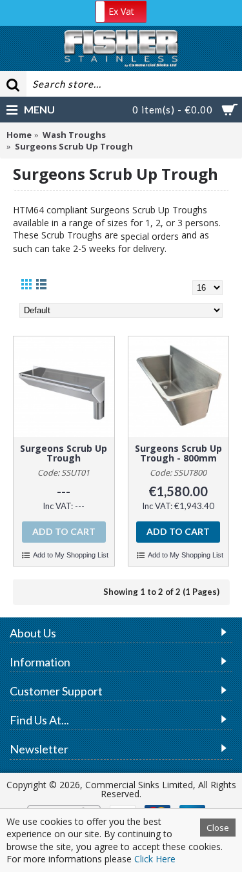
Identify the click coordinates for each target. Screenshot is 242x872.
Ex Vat (121, 11)
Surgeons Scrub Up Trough (63, 453)
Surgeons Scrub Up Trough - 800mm (178, 453)
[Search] (13, 84)
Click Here (155, 859)
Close (218, 827)
